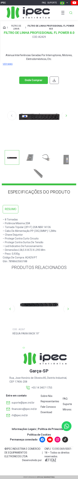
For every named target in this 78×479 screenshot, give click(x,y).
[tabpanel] (39, 309)
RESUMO (10, 209)
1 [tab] (24, 349)
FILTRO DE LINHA (16, 27)
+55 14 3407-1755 (41, 387)
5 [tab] (53, 349)
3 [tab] (39, 349)
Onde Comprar (33, 80)
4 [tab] (46, 349)
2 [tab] (32, 349)
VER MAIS (8, 64)
